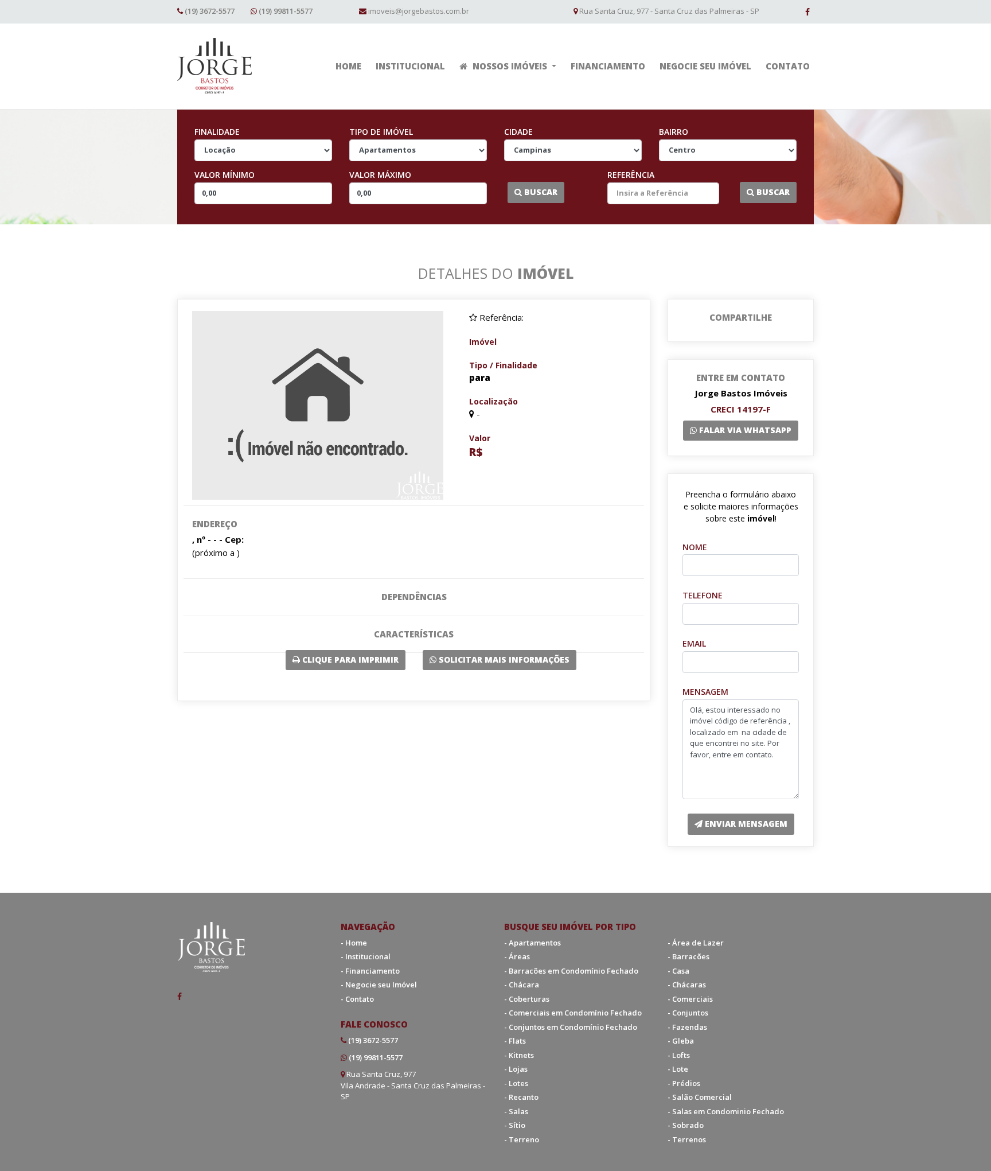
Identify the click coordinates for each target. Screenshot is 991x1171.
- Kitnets (519, 1055)
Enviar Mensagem (745, 823)
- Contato (357, 999)
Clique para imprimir (349, 659)
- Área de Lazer (696, 942)
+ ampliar (317, 401)
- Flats (515, 1041)
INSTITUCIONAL (410, 66)
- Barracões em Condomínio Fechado (571, 971)
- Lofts (679, 1055)
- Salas (516, 1111)
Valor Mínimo (224, 174)
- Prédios (684, 1083)
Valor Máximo (380, 174)
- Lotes (516, 1083)
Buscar (539, 191)
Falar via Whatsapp (744, 430)
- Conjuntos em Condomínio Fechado (570, 1027)
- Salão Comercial (700, 1097)
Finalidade (217, 131)
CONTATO (788, 66)
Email (694, 643)
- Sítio (514, 1125)
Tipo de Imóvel (381, 131)
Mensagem (705, 691)
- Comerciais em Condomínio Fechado (573, 1012)
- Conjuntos (688, 1012)
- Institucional (366, 956)
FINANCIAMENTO (608, 66)
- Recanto (521, 1097)
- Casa (678, 971)
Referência (630, 174)
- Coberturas (526, 999)
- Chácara (521, 984)
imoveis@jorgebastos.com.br (418, 11)
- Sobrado (686, 1125)
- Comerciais (690, 999)
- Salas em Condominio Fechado (726, 1111)
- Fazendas (687, 1027)
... (501, 191)
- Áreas (517, 956)
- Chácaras (687, 984)
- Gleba (681, 1041)
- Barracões (688, 956)
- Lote (678, 1069)
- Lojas (516, 1069)
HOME (348, 66)
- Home (354, 942)
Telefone (702, 595)
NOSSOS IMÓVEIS (509, 66)
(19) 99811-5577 (286, 11)
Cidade (518, 131)
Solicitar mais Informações (502, 659)
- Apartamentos (532, 942)
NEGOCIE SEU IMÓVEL (705, 66)
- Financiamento (370, 971)
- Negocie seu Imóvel (379, 984)
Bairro (673, 131)
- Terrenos (687, 1139)
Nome (694, 547)
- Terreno (521, 1139)
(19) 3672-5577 (210, 11)
